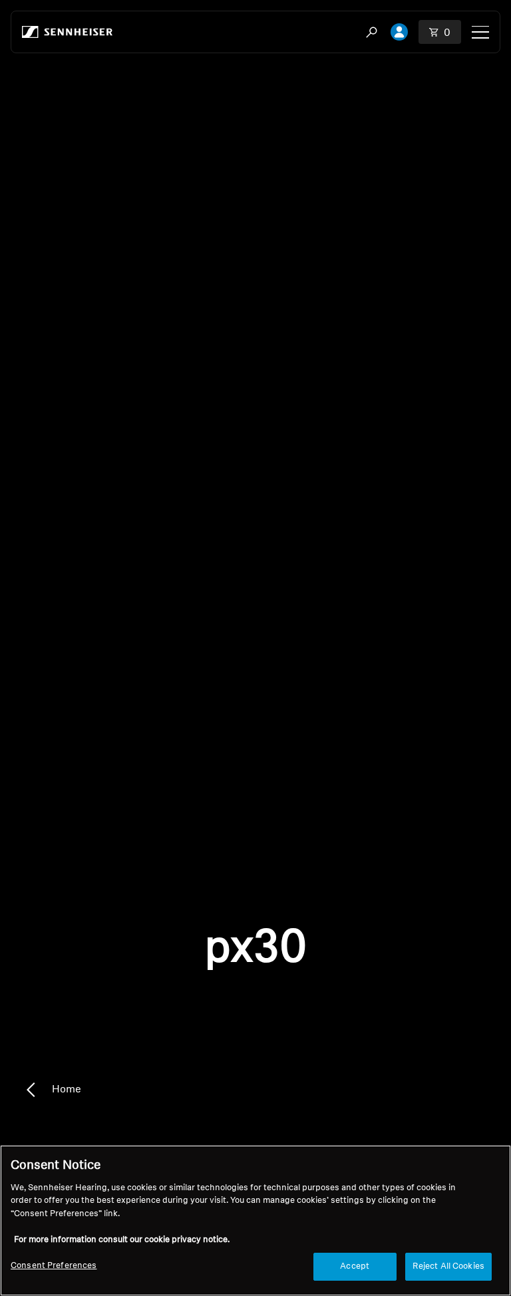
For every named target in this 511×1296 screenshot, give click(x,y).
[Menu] (480, 32)
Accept (354, 1266)
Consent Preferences (53, 1265)
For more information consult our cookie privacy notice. (122, 1239)
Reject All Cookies (448, 1266)
